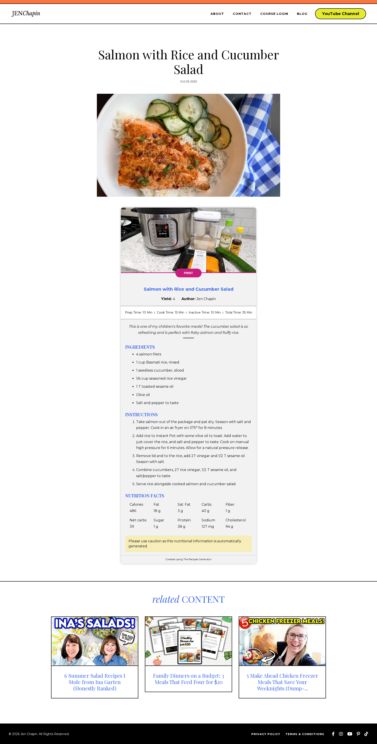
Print (188, 273)
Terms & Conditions (304, 734)
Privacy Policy (265, 734)
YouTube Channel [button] (340, 13)
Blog (302, 14)
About (217, 14)
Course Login (274, 14)
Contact (242, 14)
